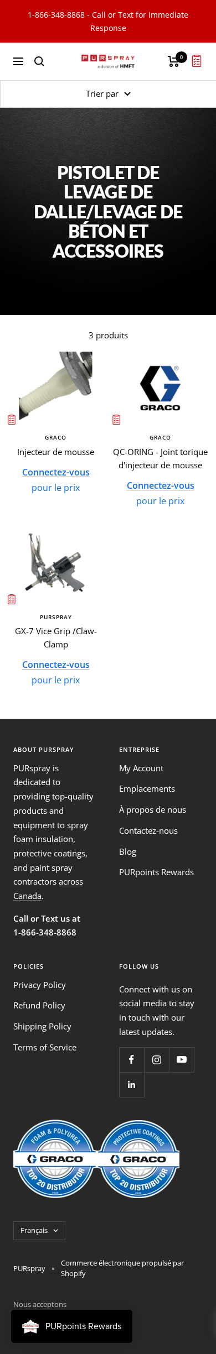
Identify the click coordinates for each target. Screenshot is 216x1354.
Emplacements (147, 788)
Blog (127, 851)
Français (34, 1230)
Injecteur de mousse (55, 451)
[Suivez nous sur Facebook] (131, 1059)
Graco (55, 437)
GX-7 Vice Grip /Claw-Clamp (56, 637)
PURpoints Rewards (156, 871)
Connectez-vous (56, 472)
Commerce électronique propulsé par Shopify (122, 1268)
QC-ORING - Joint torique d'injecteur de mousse (160, 458)
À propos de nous (152, 809)
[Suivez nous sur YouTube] (181, 1059)
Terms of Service (44, 1047)
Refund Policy (39, 1005)
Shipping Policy (42, 1026)
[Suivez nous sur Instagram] (156, 1059)
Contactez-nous (148, 830)
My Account (141, 767)
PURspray (56, 617)
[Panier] (173, 61)
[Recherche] (39, 61)
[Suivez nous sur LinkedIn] (131, 1084)
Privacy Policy (39, 984)
